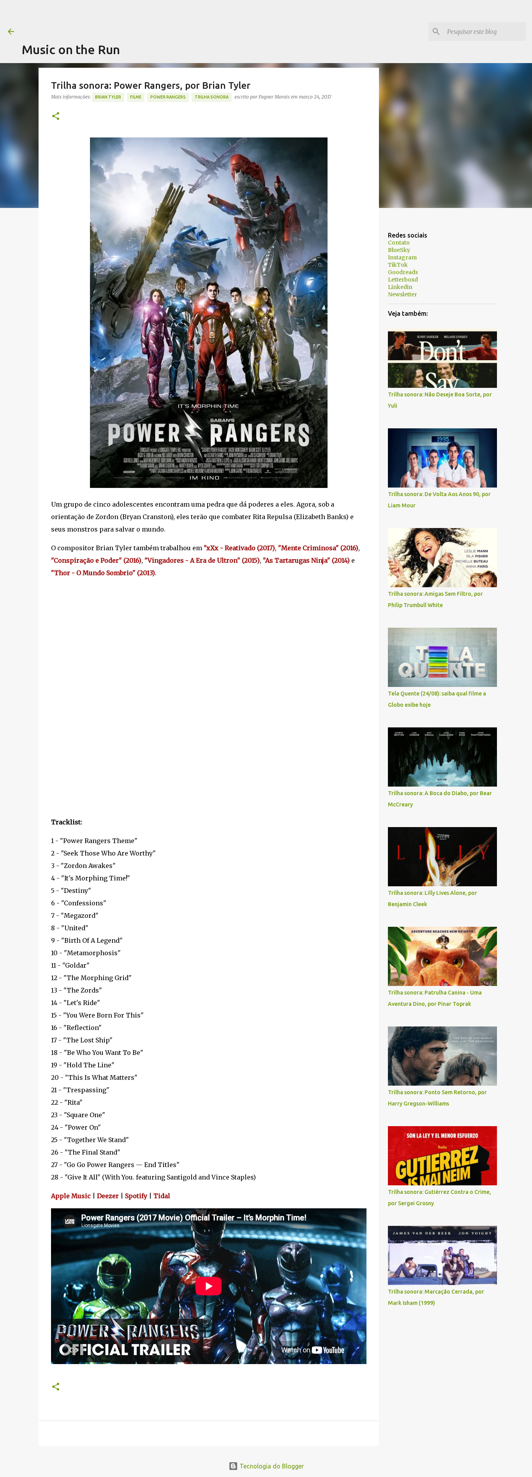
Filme (135, 97)
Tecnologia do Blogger (271, 1466)
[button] (55, 116)
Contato (399, 242)
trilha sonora (212, 97)
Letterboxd (403, 279)
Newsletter (402, 294)
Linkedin (400, 286)
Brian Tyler (108, 97)
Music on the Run (71, 49)
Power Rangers (168, 97)
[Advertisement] (163, 17)
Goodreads (403, 272)
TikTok (398, 264)
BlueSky (399, 250)
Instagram (402, 257)
